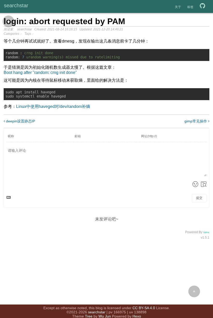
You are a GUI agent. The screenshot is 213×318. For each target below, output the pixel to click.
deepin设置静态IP (20, 121)
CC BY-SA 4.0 (143, 308)
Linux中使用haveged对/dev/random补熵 (53, 106)
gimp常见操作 (196, 121)
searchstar (16, 5)
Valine (206, 232)
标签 (190, 7)
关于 (178, 7)
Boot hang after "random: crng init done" (40, 72)
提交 (199, 198)
